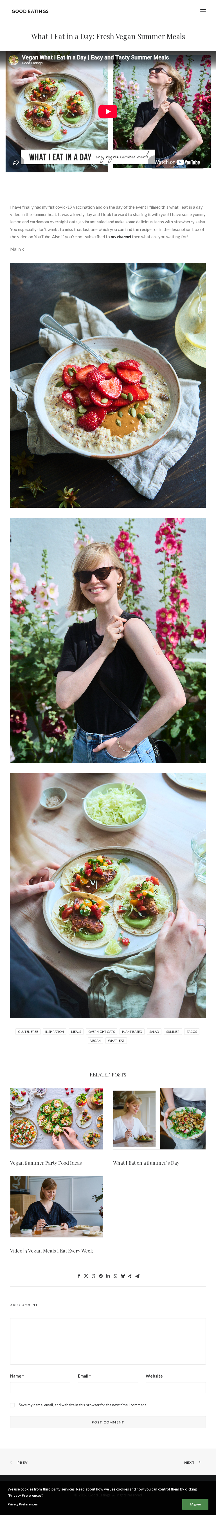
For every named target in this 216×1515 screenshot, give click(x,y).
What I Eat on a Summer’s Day (146, 1163)
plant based (132, 1031)
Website (154, 1375)
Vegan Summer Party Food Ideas (46, 1163)
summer (172, 1031)
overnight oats (101, 1031)
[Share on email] (137, 1276)
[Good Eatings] (30, 11)
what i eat (116, 1040)
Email (84, 1375)
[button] (203, 11)
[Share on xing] (130, 1276)
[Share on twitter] (86, 1276)
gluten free (28, 1031)
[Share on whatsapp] (115, 1276)
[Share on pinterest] (100, 1276)
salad (154, 1031)
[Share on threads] (93, 1276)
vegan (95, 1040)
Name (17, 1375)
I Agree (195, 1504)
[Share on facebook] (78, 1276)
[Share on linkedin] (108, 1276)
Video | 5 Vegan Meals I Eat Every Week (51, 1250)
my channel (121, 236)
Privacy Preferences (22, 1504)
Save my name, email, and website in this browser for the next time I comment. (83, 1405)
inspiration (54, 1031)
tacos (192, 1031)
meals (76, 1031)
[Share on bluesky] (122, 1276)
